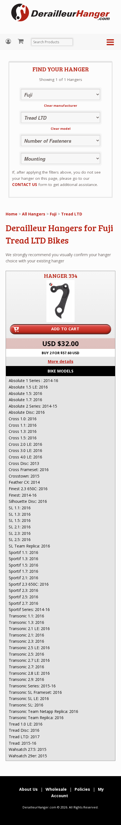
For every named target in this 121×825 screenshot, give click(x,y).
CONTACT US (24, 184)
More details (60, 361)
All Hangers (33, 214)
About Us (28, 789)
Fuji (53, 214)
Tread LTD (71, 214)
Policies (82, 789)
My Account (9, 41)
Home (11, 214)
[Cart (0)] (21, 41)
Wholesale (56, 789)
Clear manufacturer (60, 105)
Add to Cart (65, 328)
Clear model (61, 128)
